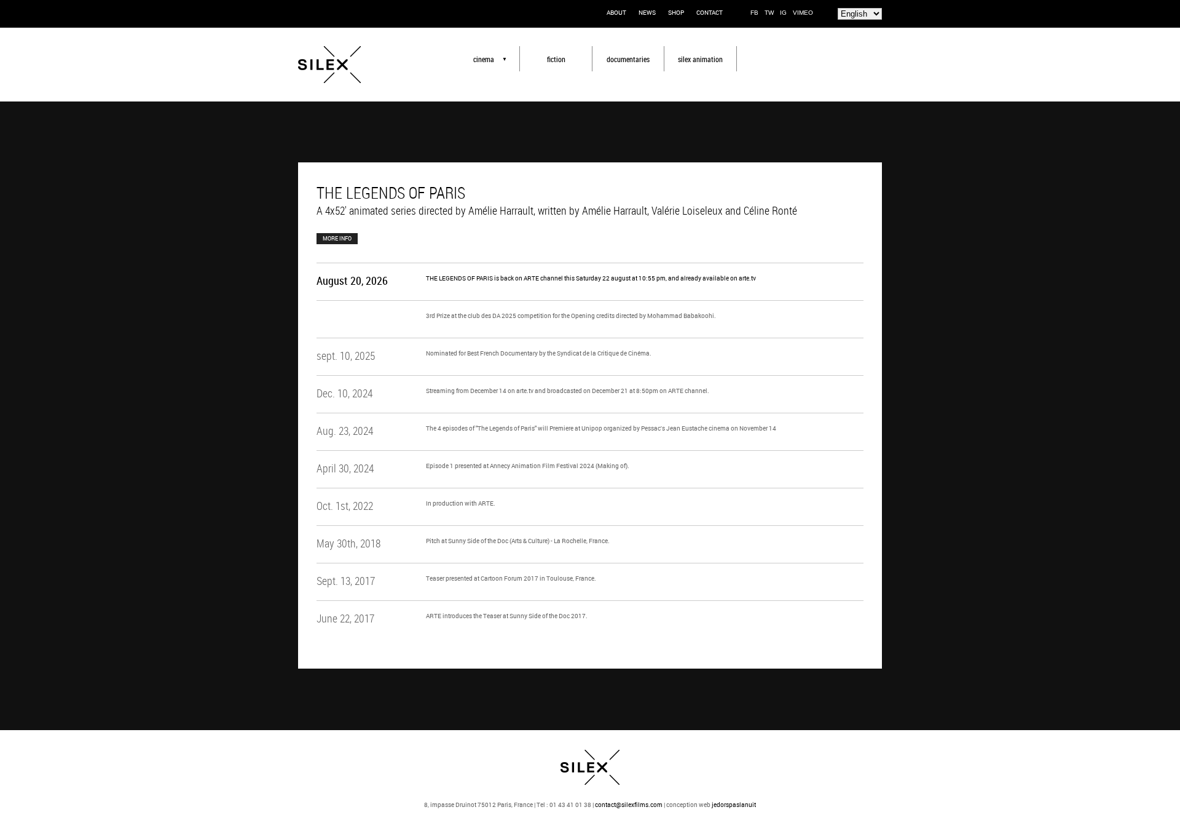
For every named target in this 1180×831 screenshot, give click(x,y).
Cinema (483, 59)
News (647, 12)
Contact (709, 12)
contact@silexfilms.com (629, 804)
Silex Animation (700, 59)
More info (337, 238)
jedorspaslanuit (734, 804)
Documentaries (628, 59)
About (616, 12)
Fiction (556, 59)
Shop (676, 12)
